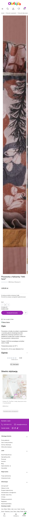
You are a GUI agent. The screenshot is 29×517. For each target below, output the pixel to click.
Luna (11, 511)
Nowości (3, 461)
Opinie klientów (5, 466)
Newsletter (4, 468)
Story (14, 511)
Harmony (7, 511)
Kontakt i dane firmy (6, 495)
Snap (18, 511)
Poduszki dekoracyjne (23, 13)
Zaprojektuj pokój (5, 457)
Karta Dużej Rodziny (6, 503)
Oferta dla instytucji (6, 447)
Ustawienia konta (5, 478)
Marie (5, 509)
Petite (21, 511)
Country (23, 509)
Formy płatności (5, 440)
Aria (2, 509)
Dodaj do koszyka (12, 313)
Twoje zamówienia (6, 476)
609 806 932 (8, 424)
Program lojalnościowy (7, 490)
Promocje (3, 459)
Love (15, 509)
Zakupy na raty (5, 488)
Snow (2, 511)
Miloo (25, 511)
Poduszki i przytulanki (11, 13)
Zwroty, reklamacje (6, 445)
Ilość (2, 302)
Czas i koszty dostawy (7, 442)
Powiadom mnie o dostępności (10, 411)
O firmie (3, 497)
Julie (12, 509)
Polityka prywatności (6, 499)
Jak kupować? (4, 486)
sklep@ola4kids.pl (22, 424)
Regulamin (4, 501)
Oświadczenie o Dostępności (8, 492)
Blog (2, 463)
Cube (18, 509)
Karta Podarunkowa (6, 455)
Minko (9, 509)
